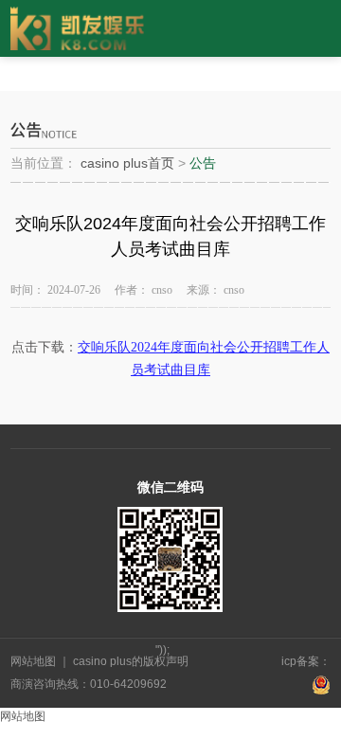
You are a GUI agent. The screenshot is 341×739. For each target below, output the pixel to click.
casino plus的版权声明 (129, 661)
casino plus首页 (127, 163)
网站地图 (34, 661)
